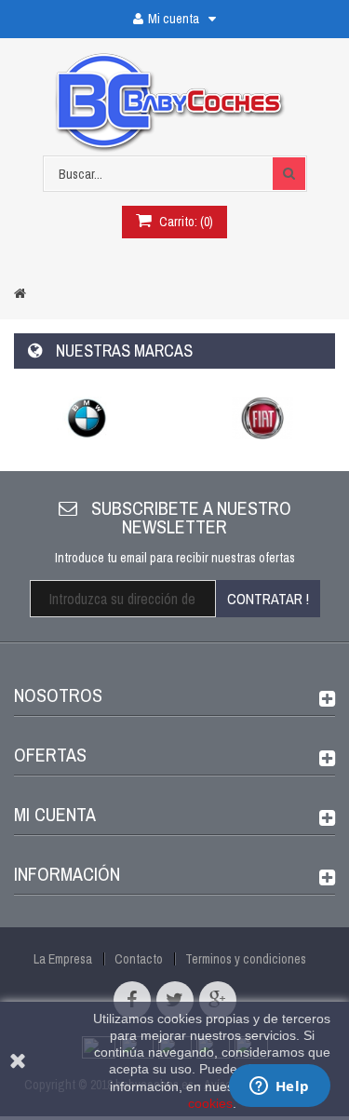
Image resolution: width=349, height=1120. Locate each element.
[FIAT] (262, 418)
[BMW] (87, 418)
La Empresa (63, 958)
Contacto (138, 958)
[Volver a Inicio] (20, 293)
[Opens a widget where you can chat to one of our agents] (279, 1087)
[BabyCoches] (174, 103)
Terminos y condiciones (245, 958)
